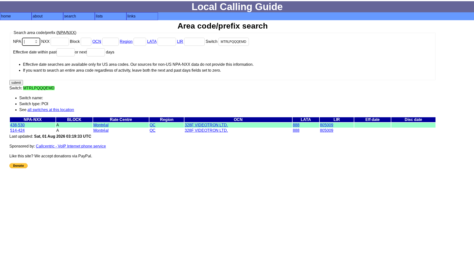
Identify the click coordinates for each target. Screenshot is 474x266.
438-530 (17, 125)
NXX (46, 41)
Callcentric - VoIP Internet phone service (71, 146)
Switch (212, 41)
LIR (180, 41)
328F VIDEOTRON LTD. (206, 125)
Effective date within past (35, 52)
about (37, 16)
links (131, 16)
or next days (94, 52)
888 (296, 125)
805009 (326, 125)
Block (75, 41)
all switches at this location (50, 110)
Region (126, 41)
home (6, 16)
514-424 (17, 130)
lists (99, 16)
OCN (96, 41)
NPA (17, 41)
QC (153, 125)
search (70, 16)
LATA (152, 41)
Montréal (101, 125)
